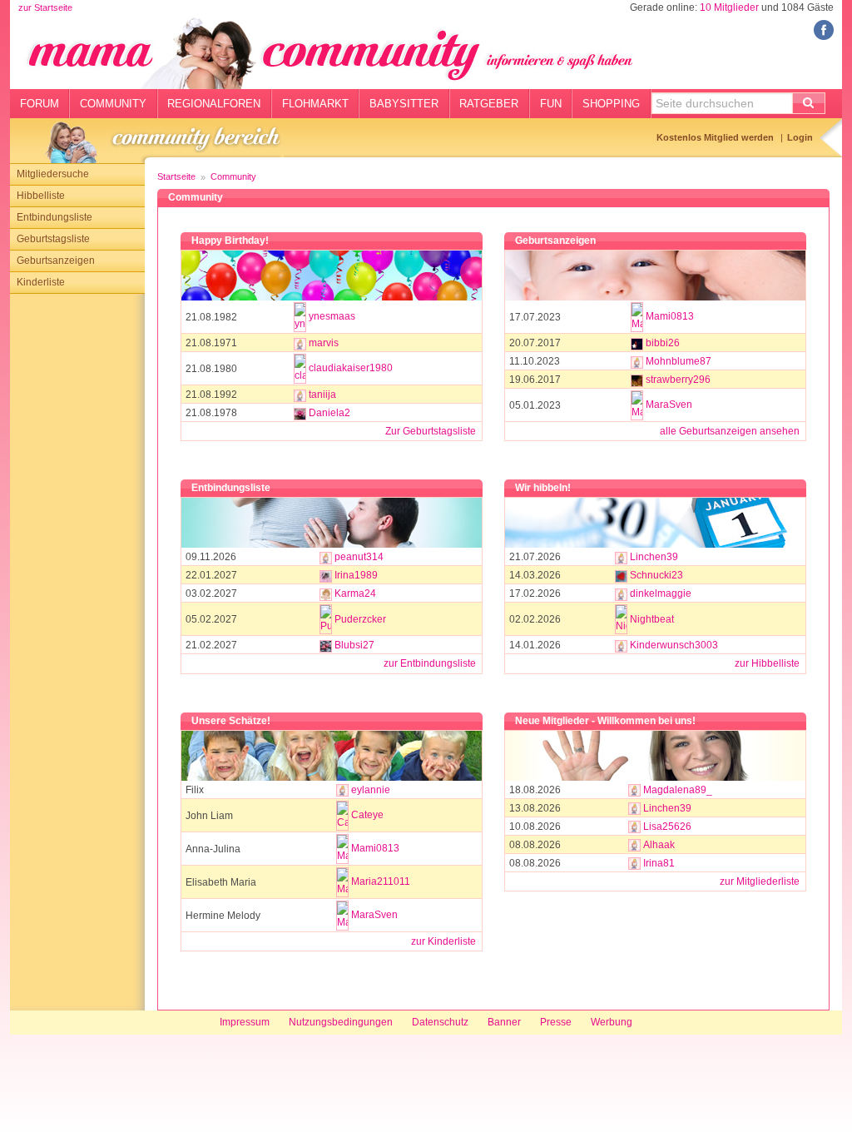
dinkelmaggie (660, 593)
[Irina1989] (326, 575)
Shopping (611, 103)
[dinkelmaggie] (621, 593)
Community (113, 103)
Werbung (611, 1022)
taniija (322, 394)
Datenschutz (440, 1022)
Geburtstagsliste (53, 239)
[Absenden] (808, 103)
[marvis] (300, 342)
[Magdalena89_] (634, 789)
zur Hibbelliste (767, 663)
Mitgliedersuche (53, 174)
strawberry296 (678, 379)
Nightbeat (652, 619)
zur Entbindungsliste (430, 663)
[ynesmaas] (300, 317)
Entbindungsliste (54, 217)
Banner (504, 1022)
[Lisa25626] (634, 826)
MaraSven (669, 404)
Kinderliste (41, 282)
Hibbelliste (41, 195)
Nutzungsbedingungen (341, 1022)
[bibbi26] (637, 342)
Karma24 (355, 593)
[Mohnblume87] (637, 361)
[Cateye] (342, 816)
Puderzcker (360, 619)
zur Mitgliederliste (760, 881)
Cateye (367, 815)
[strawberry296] (637, 379)
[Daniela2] (300, 412)
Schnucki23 (656, 575)
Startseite (176, 176)
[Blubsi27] (326, 645)
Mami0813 (670, 316)
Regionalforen (213, 103)
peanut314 (359, 557)
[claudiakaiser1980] (300, 369)
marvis (324, 343)
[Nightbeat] (621, 619)
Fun (551, 103)
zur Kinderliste (443, 941)
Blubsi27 (354, 645)
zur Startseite (45, 7)
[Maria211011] (342, 882)
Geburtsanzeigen (56, 260)
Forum (39, 103)
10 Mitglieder (729, 7)
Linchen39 (654, 557)
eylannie (370, 790)
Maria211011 (380, 881)
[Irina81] (634, 863)
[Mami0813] (637, 317)
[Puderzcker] (326, 619)
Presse (556, 1022)
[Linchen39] (621, 556)
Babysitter (403, 103)
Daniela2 (329, 413)
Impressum (245, 1022)
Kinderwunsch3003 (674, 645)
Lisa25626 (667, 826)
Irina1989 (356, 575)
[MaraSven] (637, 405)
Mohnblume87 (678, 361)
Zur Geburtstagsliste (430, 431)
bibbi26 (663, 343)
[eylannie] (342, 789)
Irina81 (659, 863)
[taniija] (300, 394)
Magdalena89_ (677, 790)
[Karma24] (326, 593)
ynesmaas (332, 316)
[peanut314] (326, 556)
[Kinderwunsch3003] (621, 645)
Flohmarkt (315, 103)
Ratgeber (488, 103)
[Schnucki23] (621, 575)
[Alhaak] (634, 844)
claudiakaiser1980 (351, 368)
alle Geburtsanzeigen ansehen (730, 431)
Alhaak (659, 845)
